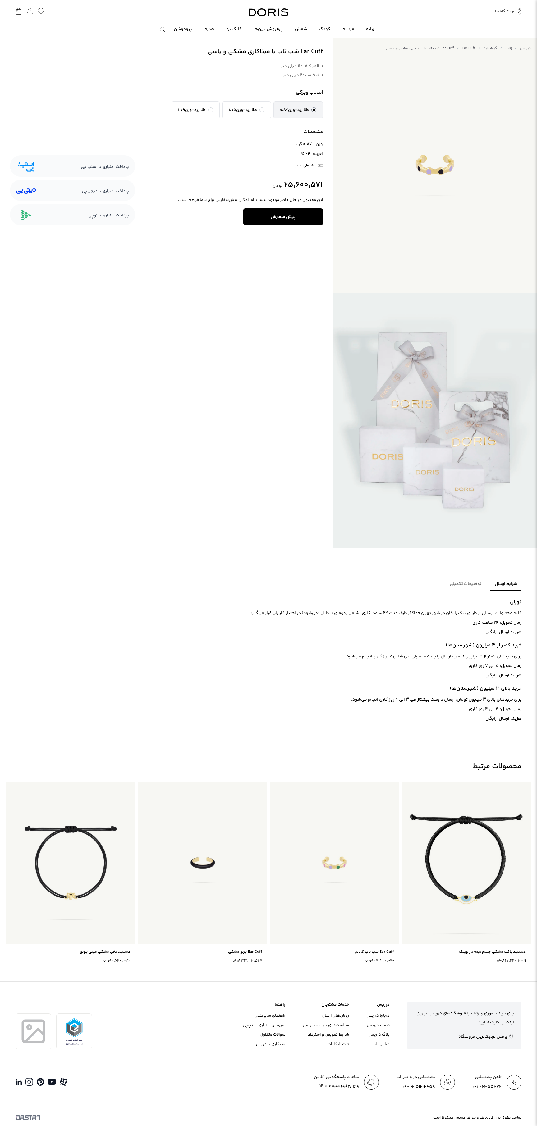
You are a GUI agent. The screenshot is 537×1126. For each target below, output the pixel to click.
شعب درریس (378, 1025)
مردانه (348, 29)
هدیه (209, 29)
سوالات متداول (272, 1034)
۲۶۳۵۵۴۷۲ (487, 1086)
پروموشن (183, 29)
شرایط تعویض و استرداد (328, 1034)
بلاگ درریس (379, 1034)
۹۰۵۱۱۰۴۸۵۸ (418, 1086)
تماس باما (381, 1044)
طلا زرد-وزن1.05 (243, 110)
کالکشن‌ (233, 29)
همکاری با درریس (269, 1044)
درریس (525, 48)
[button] (298, 110)
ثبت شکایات (338, 1044)
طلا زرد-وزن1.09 (192, 110)
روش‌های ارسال (335, 1015)
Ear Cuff (468, 48)
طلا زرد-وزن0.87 (294, 110)
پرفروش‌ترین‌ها (268, 29)
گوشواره (490, 48)
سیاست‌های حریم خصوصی (326, 1025)
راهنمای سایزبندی (270, 1015)
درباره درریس (378, 1015)
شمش (301, 29)
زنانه (370, 29)
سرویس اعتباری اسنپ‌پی (264, 1025)
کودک (324, 29)
